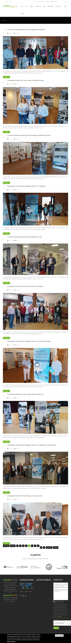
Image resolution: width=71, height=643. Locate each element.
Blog (44, 6)
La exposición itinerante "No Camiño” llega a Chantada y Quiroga (25, 80)
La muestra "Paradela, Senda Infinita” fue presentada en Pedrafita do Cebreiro (29, 135)
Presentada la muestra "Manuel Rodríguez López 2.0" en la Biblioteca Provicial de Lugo (31, 445)
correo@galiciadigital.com (40, 1)
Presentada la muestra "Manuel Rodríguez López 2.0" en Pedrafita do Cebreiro (29, 341)
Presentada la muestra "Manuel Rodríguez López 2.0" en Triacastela (26, 186)
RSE (66, 1)
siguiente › (49, 547)
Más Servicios (38, 6)
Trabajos (31, 6)
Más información (11, 641)
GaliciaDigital (50, 6)
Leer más (6, 77)
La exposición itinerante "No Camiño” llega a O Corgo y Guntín (24, 496)
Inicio (22, 6)
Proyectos (17, 33)
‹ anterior (13, 545)
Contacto (22, 13)
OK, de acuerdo (59, 635)
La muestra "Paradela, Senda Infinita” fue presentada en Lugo (24, 237)
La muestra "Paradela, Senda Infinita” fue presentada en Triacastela (26, 29)
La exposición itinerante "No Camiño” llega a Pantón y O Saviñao (25, 286)
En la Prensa (58, 6)
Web (26, 6)
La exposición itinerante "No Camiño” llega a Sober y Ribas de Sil (25, 394)
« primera (6, 545)
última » (55, 547)
